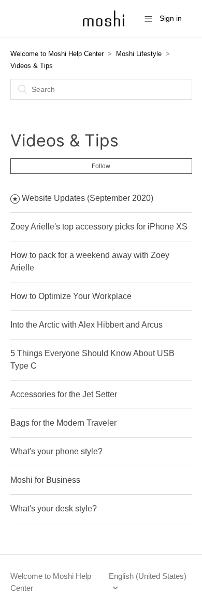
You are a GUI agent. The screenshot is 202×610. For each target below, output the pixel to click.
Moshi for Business (45, 480)
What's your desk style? (53, 508)
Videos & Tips (31, 66)
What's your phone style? (56, 451)
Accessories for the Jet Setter (63, 394)
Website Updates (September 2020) (87, 198)
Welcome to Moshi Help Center (57, 54)
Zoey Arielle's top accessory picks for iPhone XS (98, 226)
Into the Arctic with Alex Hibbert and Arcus (86, 324)
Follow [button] (101, 166)
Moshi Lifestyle (139, 54)
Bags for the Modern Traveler (63, 422)
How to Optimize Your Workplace (71, 296)
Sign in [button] (171, 18)
